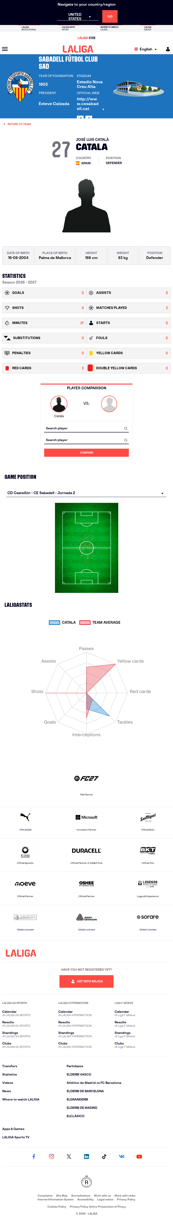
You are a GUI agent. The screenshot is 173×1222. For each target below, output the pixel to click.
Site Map (62, 1195)
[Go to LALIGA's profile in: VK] (122, 1157)
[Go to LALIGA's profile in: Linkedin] (86, 1157)
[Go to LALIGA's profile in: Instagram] (51, 1157)
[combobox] (86, 428)
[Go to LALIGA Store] (86, 38)
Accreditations (80, 1195)
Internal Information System (56, 1199)
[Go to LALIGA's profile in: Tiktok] (104, 1157)
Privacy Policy (126, 1199)
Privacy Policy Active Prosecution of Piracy (98, 1206)
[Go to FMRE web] (86, 1182)
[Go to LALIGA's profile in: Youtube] (139, 1157)
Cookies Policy (56, 1206)
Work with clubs (124, 1195)
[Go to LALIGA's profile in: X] (69, 1157)
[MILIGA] (166, 49)
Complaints (45, 1195)
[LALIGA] (78, 49)
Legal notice (105, 1199)
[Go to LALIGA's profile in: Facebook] (34, 1157)
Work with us (102, 1195)
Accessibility (85, 1199)
